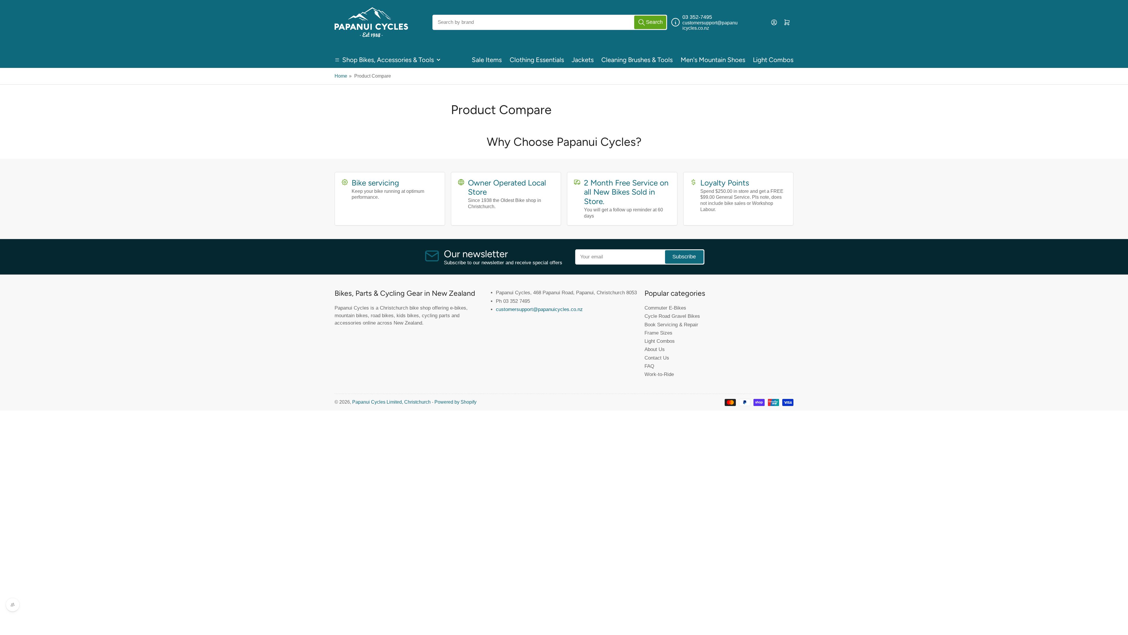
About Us (654, 349)
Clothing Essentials (537, 60)
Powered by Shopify (455, 402)
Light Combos (773, 60)
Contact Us (656, 357)
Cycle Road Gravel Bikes (672, 316)
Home (341, 75)
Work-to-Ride (659, 374)
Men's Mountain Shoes (713, 60)
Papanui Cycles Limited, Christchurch (391, 402)
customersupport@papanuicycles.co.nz (539, 309)
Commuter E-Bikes (665, 307)
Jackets (583, 60)
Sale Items (487, 60)
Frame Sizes (658, 332)
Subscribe (684, 257)
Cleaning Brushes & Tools (637, 60)
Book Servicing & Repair (671, 324)
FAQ (649, 366)
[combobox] (549, 22)
